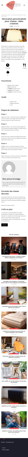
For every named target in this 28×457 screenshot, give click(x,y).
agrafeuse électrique (14, 103)
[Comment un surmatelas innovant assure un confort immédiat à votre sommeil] (14, 320)
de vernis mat (12, 87)
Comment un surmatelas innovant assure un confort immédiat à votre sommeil (14, 331)
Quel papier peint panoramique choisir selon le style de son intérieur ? (14, 307)
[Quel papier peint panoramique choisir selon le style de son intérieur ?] (14, 295)
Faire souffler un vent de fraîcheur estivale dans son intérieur (14, 381)
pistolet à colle (13, 101)
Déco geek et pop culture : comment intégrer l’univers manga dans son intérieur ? (14, 257)
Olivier (11, 26)
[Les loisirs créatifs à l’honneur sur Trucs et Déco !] (14, 5)
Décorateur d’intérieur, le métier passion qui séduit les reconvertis (14, 356)
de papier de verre (14, 88)
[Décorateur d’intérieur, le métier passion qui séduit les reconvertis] (14, 345)
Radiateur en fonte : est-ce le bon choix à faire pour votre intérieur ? (14, 431)
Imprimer (4, 225)
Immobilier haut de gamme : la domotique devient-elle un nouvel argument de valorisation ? (14, 282)
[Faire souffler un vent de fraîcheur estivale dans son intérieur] (14, 370)
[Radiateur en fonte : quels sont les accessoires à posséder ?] (14, 395)
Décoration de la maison (5, 15)
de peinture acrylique (13, 85)
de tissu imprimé (13, 90)
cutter (11, 105)
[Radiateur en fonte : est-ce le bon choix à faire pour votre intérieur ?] (14, 420)
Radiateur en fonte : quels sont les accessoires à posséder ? (14, 406)
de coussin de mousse (14, 92)
